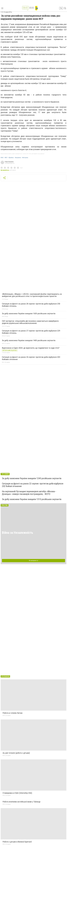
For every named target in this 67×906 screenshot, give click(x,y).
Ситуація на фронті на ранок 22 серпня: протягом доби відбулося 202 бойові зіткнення (32, 485)
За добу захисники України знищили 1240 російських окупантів (31, 478)
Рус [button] (61, 8)
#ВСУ (6, 157)
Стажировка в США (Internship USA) (17, 793)
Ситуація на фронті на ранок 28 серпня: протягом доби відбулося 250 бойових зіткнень (31, 305)
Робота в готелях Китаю (12, 713)
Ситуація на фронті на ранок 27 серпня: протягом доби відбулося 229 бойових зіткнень (31, 332)
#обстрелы (25, 157)
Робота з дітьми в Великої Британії (17, 842)
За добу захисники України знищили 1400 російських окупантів (28, 340)
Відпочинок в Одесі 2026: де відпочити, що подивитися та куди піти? (30, 348)
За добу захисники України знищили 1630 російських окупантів (28, 313)
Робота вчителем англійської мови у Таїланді (21, 802)
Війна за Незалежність (17, 533)
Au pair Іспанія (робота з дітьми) (16, 753)
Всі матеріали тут (33, 560)
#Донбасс (11, 157)
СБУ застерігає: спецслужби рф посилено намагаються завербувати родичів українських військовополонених (30, 322)
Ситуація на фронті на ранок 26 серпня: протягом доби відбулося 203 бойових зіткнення (31, 358)
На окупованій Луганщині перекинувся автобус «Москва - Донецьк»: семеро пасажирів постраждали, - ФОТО (29, 492)
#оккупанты (18, 157)
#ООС (2, 157)
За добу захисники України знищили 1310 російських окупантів (31, 499)
